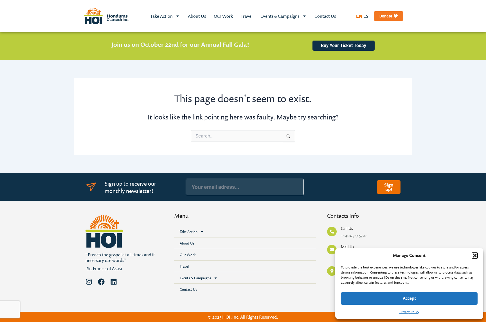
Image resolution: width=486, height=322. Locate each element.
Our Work (223, 16)
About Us (197, 16)
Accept (409, 298)
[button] (475, 255)
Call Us (347, 228)
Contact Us (325, 16)
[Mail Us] (332, 249)
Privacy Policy (409, 311)
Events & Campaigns (279, 16)
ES (365, 16)
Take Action (161, 16)
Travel (247, 16)
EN (359, 16)
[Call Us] (332, 231)
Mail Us (347, 246)
